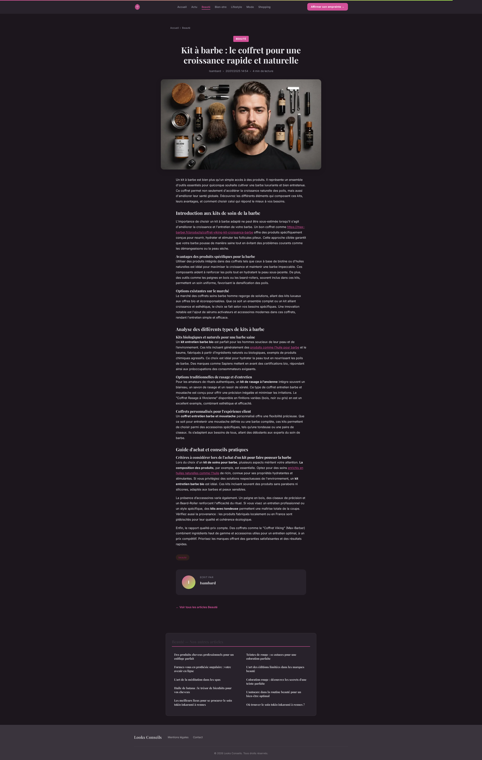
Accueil (182, 6)
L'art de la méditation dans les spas (197, 679)
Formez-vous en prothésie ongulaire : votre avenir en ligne (202, 669)
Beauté (206, 6)
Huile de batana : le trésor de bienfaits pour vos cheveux (203, 690)
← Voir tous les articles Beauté (196, 607)
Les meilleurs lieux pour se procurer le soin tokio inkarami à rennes (203, 702)
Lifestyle (236, 6)
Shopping (264, 6)
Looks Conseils (148, 737)
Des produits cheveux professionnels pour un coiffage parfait (204, 656)
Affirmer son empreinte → (327, 6)
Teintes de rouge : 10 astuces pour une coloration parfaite (271, 656)
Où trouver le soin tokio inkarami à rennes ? (275, 704)
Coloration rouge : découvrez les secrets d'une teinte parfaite (276, 681)
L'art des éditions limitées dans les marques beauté (275, 669)
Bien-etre (221, 6)
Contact (198, 737)
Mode (250, 6)
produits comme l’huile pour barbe (274, 347)
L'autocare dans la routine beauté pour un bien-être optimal (273, 694)
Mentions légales (178, 737)
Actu (194, 6)
